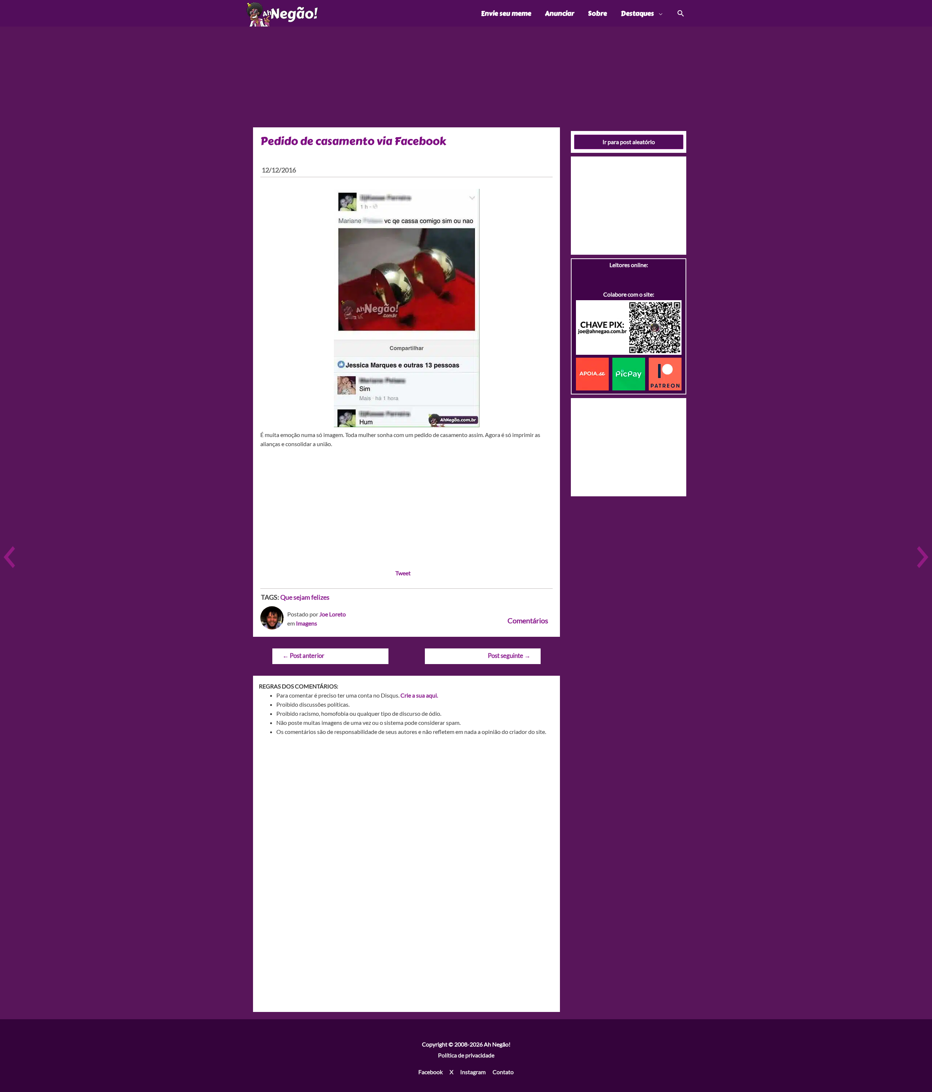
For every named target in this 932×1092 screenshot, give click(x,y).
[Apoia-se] (594, 373)
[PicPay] (630, 373)
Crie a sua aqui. (419, 695)
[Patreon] (665, 373)
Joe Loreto (332, 614)
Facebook (430, 1071)
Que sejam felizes (304, 597)
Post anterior (303, 655)
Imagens (306, 623)
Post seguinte (509, 655)
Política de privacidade (466, 1055)
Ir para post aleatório (629, 141)
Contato (503, 1071)
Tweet (403, 572)
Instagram (473, 1071)
